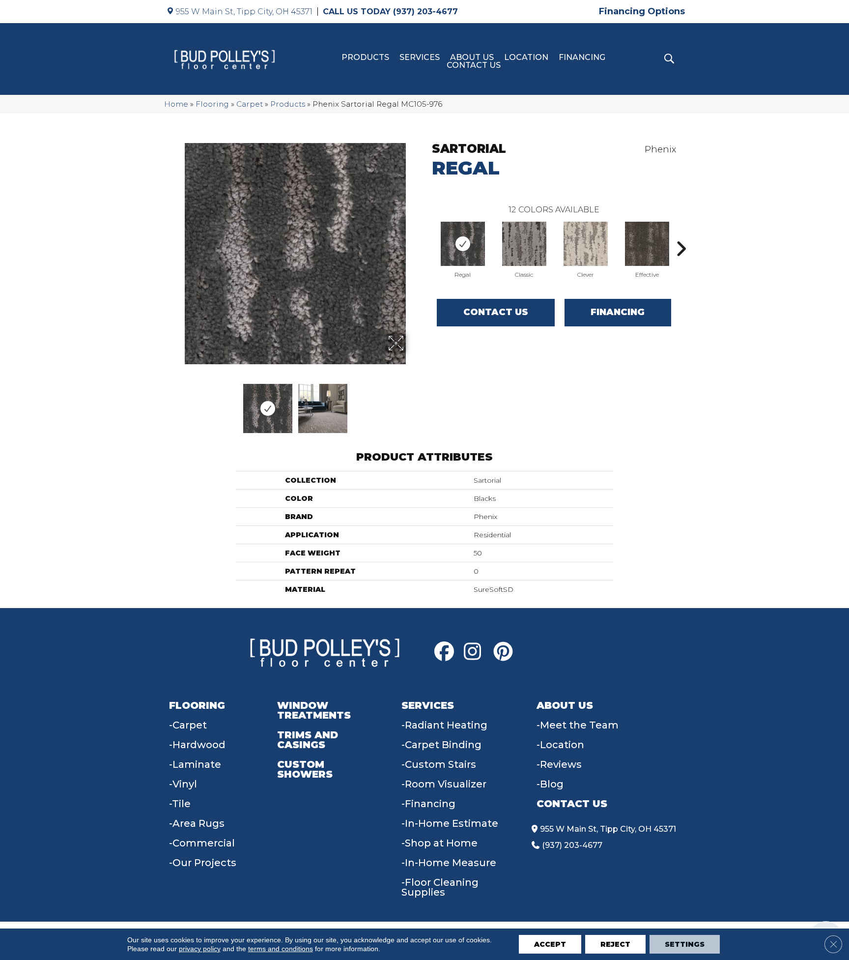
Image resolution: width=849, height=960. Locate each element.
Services (419, 57)
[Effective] (647, 243)
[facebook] (446, 651)
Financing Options (642, 11)
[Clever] (585, 243)
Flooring (212, 104)
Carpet (249, 104)
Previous (178, 403)
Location (526, 57)
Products (365, 57)
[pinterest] (505, 651)
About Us (472, 57)
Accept (550, 944)
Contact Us (474, 65)
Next (412, 403)
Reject (615, 944)
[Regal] (462, 243)
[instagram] (476, 651)
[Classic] (524, 243)
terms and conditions (280, 949)
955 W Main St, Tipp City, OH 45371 (244, 11)
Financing (582, 57)
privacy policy (200, 949)
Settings (685, 944)
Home (176, 104)
